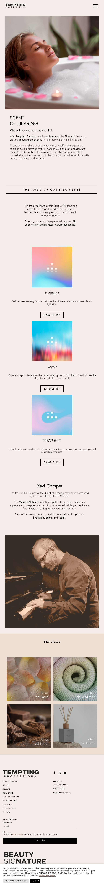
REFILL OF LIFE (8, 793)
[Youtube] (65, 772)
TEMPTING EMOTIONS (11, 797)
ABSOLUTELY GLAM (60, 785)
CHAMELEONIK (58, 789)
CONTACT (6, 812)
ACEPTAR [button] (35, 881)
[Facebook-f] (54, 772)
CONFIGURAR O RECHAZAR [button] (16, 881)
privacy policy (17, 834)
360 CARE (6, 789)
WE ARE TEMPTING (10, 800)
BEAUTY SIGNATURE (10, 781)
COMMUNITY (7, 804)
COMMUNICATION (9, 808)
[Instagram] (59, 772)
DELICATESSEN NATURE (62, 793)
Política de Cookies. (47, 875)
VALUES (6, 785)
